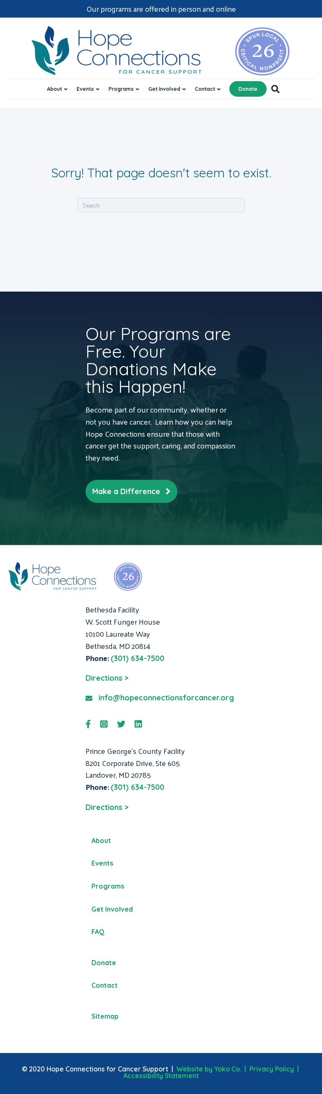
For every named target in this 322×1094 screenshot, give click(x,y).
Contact (205, 89)
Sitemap (105, 1016)
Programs (121, 89)
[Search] (273, 89)
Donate (248, 89)
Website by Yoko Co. (209, 1069)
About (54, 89)
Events (85, 89)
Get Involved (164, 89)
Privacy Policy (271, 1069)
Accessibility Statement (161, 1075)
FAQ (97, 931)
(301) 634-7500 (137, 658)
